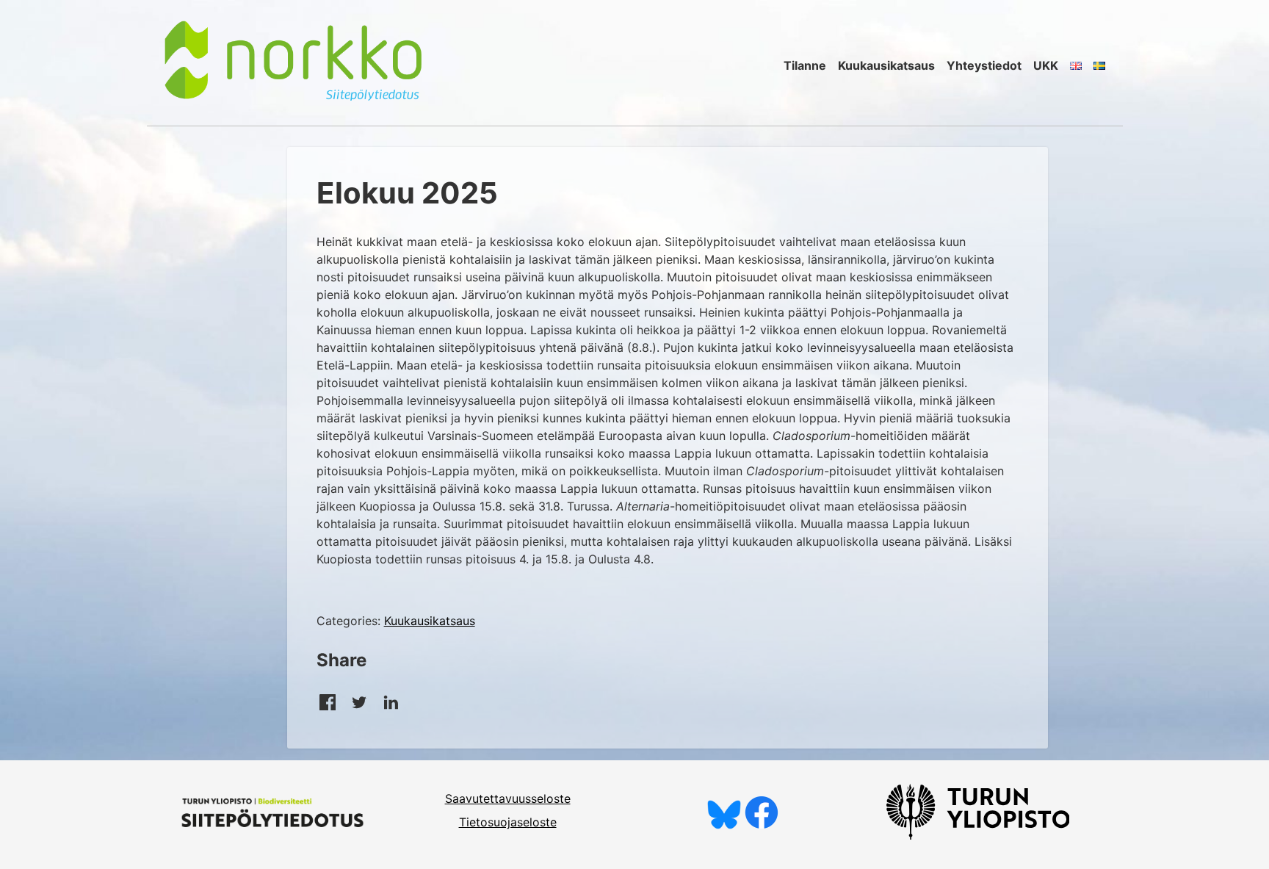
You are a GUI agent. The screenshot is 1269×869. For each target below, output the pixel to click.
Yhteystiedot (984, 65)
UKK (1045, 65)
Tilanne (805, 65)
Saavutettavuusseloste (508, 798)
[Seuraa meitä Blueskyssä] (724, 825)
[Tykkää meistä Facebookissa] (761, 825)
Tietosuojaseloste (508, 822)
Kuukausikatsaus (886, 65)
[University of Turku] (978, 835)
